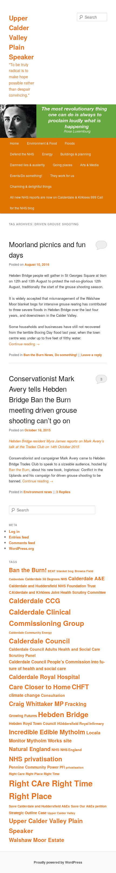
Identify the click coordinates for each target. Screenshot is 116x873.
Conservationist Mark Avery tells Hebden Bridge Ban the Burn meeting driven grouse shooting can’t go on (43, 399)
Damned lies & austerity (27, 164)
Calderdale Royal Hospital (44, 677)
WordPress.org (21, 548)
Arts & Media (89, 164)
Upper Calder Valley (61, 813)
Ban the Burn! (28, 570)
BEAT (52, 571)
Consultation (53, 695)
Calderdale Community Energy (30, 632)
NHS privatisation (35, 758)
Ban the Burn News (38, 354)
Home (14, 143)
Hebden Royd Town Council (32, 723)
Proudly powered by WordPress (58, 862)
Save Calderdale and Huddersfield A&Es (39, 806)
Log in (14, 531)
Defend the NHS (22, 154)
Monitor (17, 740)
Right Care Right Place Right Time (34, 774)
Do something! (66, 354)
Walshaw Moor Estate (36, 840)
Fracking (76, 704)
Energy (47, 154)
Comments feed (22, 542)
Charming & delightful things (31, 186)
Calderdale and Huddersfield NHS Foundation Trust (52, 585)
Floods (70, 143)
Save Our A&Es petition (89, 806)
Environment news (37, 491)
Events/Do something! (26, 175)
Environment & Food (42, 143)
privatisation (75, 767)
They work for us (62, 175)
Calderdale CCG (34, 600)
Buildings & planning (75, 154)
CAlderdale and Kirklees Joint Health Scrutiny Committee (57, 592)
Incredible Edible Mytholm (47, 731)
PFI (62, 767)
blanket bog (65, 571)
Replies (63, 491)
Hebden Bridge (63, 714)
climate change (24, 695)
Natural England (29, 749)
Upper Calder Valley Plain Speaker (21, 37)
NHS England (71, 749)
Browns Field (84, 571)
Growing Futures (23, 715)
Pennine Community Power (34, 767)
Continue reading (24, 343)
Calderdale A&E (86, 578)
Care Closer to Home (40, 686)
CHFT (80, 686)
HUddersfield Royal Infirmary (80, 723)
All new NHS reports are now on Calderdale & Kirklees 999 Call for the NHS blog (56, 202)
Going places (62, 164)
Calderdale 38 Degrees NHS (46, 579)
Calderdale (16, 579)
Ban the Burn (19, 469)
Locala (93, 732)
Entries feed (19, 537)
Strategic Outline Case (27, 812)
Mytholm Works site (49, 740)
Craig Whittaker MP (36, 703)
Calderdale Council (39, 640)
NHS (55, 749)
